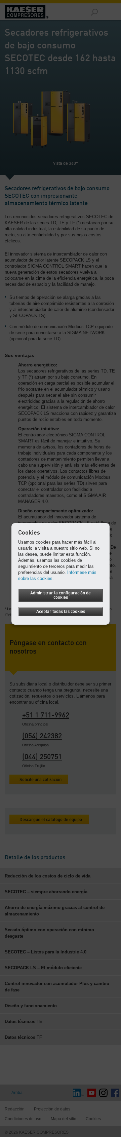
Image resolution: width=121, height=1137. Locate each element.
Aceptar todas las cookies (60, 612)
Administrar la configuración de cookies (60, 595)
